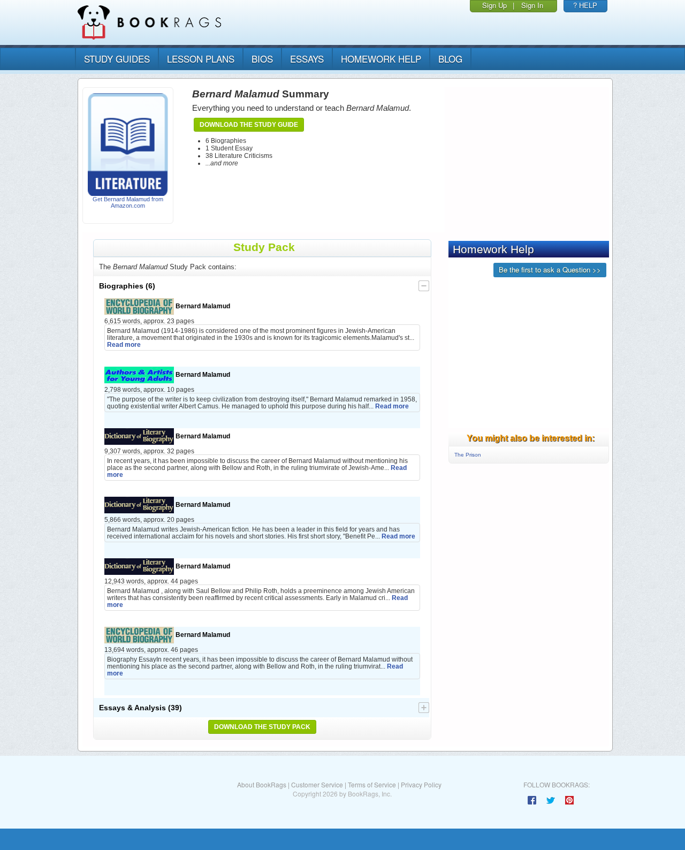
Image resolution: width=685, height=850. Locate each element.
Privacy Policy (421, 784)
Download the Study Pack (262, 727)
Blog (450, 58)
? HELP (585, 5)
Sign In (532, 5)
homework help (381, 58)
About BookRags (261, 784)
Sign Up (494, 5)
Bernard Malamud (202, 305)
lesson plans (200, 58)
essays (307, 58)
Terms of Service (372, 784)
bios (262, 58)
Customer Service (317, 784)
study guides (117, 58)
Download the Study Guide (249, 124)
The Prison (467, 455)
